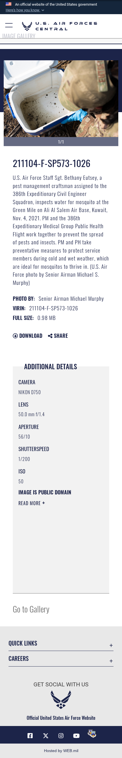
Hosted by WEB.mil (61, 750)
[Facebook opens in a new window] (30, 736)
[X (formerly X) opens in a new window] (45, 736)
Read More (30, 503)
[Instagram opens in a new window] (61, 736)
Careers (19, 658)
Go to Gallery (31, 609)
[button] (25, 10)
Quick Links (23, 643)
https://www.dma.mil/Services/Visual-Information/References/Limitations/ (52, 575)
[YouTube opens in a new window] (76, 736)
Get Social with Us (61, 684)
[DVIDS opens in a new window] (92, 733)
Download (30, 335)
